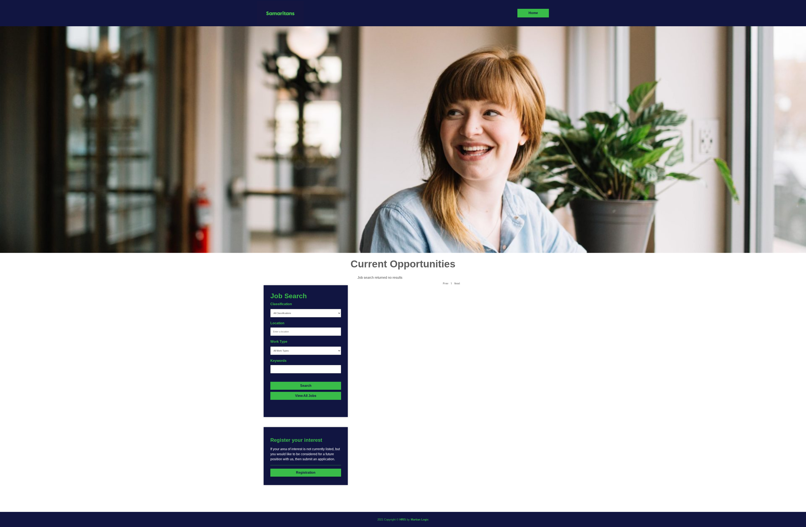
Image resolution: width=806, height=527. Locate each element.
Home (533, 13)
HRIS (402, 519)
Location (277, 323)
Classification (281, 304)
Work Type (278, 341)
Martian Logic (420, 519)
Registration (305, 472)
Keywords (278, 360)
